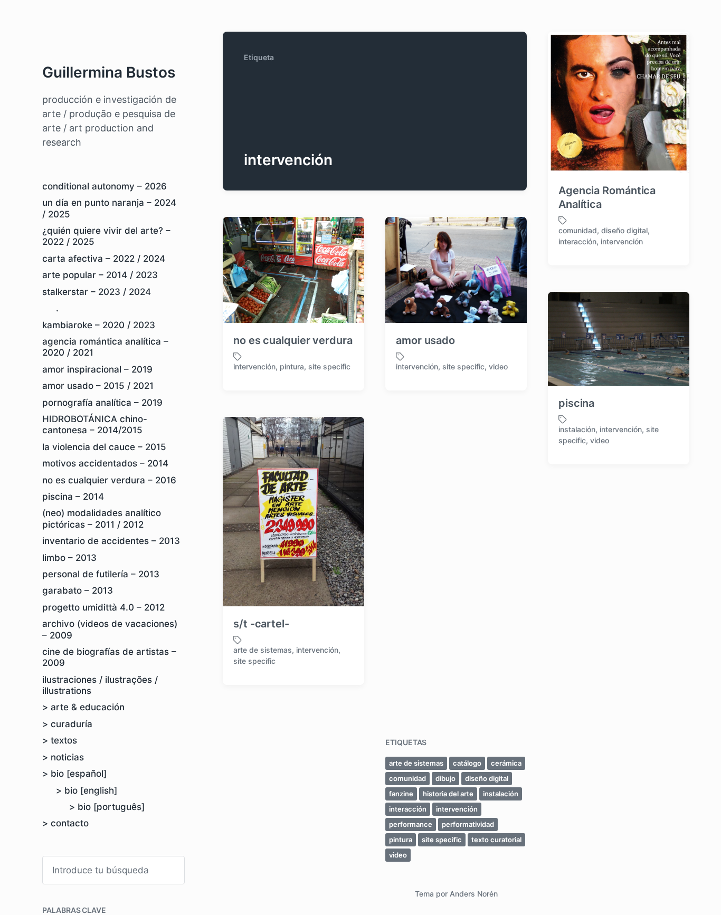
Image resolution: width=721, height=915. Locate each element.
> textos (59, 740)
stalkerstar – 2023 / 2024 (96, 292)
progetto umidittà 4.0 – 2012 (103, 607)
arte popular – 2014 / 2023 (100, 275)
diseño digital (624, 230)
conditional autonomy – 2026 (104, 186)
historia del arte (448, 793)
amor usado (425, 340)
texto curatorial (496, 839)
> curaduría (67, 724)
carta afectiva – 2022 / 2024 (103, 258)
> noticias (63, 757)
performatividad (468, 824)
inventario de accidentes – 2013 (111, 541)
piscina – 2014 (73, 496)
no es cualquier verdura (293, 340)
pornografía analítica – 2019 (102, 402)
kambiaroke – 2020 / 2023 (98, 325)
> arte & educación (83, 707)
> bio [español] (74, 773)
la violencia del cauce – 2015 (104, 447)
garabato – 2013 (77, 590)
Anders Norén (474, 893)
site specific (329, 366)
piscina (576, 403)
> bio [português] (107, 807)
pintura (292, 366)
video (498, 366)
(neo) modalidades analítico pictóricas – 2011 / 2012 (101, 518)
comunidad (577, 230)
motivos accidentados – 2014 (105, 463)
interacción (577, 241)
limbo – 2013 (69, 557)
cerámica (506, 763)
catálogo (467, 763)
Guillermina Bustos (108, 72)
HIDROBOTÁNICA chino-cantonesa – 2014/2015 (94, 424)
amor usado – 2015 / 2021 (98, 385)
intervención (622, 241)
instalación (576, 429)
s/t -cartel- (261, 623)
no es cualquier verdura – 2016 (109, 480)
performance (410, 824)
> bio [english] (86, 790)
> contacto (65, 823)
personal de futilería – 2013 (100, 574)
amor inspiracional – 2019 (97, 369)
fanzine (401, 793)
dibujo (445, 778)
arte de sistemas (262, 649)
